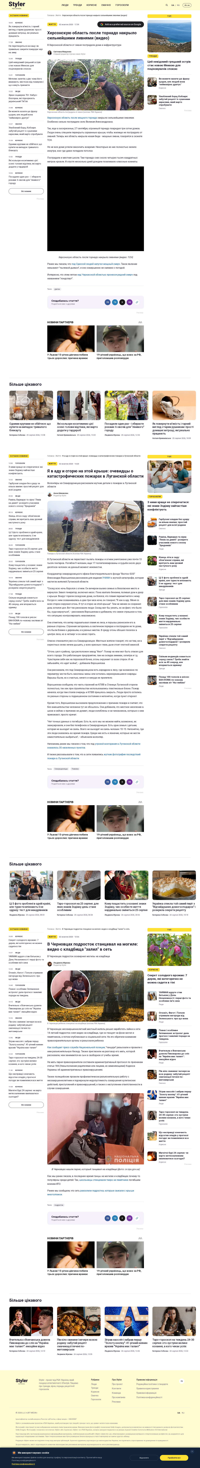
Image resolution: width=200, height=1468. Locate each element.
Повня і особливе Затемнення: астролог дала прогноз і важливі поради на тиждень (25, 992)
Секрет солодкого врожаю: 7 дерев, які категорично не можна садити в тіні (25, 943)
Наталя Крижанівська (66, 435)
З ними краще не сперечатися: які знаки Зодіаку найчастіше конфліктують (26, 470)
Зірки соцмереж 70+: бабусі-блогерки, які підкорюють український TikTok (23, 98)
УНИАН (106, 577)
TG (115, 302)
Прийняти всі (174, 1458)
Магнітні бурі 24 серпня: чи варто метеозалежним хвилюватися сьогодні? (25, 1093)
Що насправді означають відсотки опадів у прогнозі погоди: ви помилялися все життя (26, 1077)
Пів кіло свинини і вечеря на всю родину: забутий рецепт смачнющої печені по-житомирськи (25, 1026)
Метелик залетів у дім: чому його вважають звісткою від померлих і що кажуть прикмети (26, 82)
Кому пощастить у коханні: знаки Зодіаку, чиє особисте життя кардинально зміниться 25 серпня (26, 568)
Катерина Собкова (17, 435)
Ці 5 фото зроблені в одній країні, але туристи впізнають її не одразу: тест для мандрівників (25, 535)
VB (129, 302)
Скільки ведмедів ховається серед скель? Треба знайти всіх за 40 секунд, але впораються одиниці (26, 602)
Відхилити (144, 1458)
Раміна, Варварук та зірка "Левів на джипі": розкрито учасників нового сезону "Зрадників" (25, 503)
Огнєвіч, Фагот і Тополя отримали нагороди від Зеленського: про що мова (26, 975)
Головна (50, 15)
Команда (116, 1393)
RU (178, 5)
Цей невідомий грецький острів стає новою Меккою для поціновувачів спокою (25, 65)
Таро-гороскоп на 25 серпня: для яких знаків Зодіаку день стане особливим (25, 552)
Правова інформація (146, 1393)
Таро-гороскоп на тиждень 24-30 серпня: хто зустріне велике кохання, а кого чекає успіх (25, 1060)
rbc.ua (186, 5)
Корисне (92, 5)
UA (172, 5)
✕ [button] (192, 1451)
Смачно (106, 5)
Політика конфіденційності (149, 1397)
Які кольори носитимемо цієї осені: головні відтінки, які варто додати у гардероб (25, 163)
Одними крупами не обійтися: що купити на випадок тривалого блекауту (25, 147)
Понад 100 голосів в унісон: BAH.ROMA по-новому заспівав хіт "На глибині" (26, 620)
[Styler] (17, 5)
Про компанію (118, 1397)
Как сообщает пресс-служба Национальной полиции (76, 1047)
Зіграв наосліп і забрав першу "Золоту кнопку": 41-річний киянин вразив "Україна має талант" (26, 1044)
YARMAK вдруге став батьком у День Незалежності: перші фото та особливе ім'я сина (26, 959)
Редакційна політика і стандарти (152, 1384)
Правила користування (147, 1388)
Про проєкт (117, 1384)
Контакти (116, 1388)
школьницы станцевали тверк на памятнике (104, 1180)
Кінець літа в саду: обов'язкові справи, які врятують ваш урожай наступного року (25, 519)
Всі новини (26, 191)
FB (108, 302)
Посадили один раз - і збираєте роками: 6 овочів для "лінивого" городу (25, 180)
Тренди (77, 5)
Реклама (116, 1402)
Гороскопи (122, 5)
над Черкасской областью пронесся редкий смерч (105, 274)
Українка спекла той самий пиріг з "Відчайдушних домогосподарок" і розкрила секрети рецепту (26, 584)
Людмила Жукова (112, 435)
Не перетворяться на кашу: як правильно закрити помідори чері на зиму (26, 49)
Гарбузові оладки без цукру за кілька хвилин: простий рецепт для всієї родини (26, 486)
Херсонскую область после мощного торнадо (72, 117)
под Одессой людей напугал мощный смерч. (96, 264)
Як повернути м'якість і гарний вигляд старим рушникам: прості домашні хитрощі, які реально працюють (25, 31)
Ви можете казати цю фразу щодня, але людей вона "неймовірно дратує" (23, 114)
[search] (167, 5)
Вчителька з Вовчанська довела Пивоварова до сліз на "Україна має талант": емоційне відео (25, 1008)
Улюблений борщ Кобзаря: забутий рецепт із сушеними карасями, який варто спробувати (26, 130)
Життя (58, 15)
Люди (65, 5)
